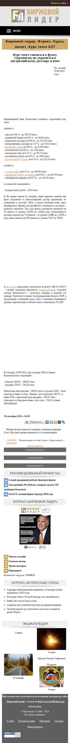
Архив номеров (17, 565)
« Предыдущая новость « (35, 450)
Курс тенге (11, 286)
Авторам (59, 721)
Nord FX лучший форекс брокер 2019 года (30, 494)
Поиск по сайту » (59, 3)
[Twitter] (51, 422)
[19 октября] (18, 674)
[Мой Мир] (59, 422)
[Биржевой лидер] (35, 22)
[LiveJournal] (63, 422)
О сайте (10, 721)
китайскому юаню (14, 147)
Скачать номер (17, 561)
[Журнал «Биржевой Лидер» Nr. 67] (35, 528)
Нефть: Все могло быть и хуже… (23, 601)
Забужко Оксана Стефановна (52, 658)
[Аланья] (51, 686)
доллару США (12, 171)
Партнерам (14, 570)
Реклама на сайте (26, 721)
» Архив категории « (35, 458)
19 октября (18, 678)
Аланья (51, 689)
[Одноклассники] (55, 422)
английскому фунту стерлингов (20, 174)
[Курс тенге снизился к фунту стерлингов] (28, 114)
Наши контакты (35, 726)
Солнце (51, 652)
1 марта (18, 632)
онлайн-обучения (47, 289)
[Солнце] (51, 649)
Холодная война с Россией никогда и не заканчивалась (33, 596)
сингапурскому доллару (16, 159)
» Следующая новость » (35, 466)
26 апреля (51, 664)
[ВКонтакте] (47, 422)
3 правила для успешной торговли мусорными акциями (34, 605)
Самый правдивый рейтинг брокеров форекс (32, 480)
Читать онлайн (17, 556)
